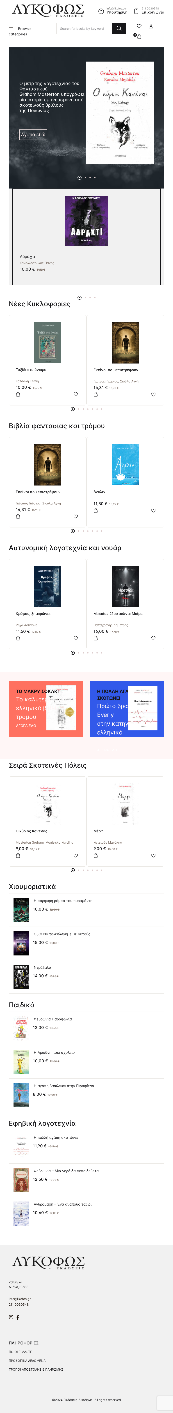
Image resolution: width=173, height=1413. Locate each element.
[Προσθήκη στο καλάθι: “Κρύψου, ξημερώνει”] (18, 638)
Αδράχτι (27, 256)
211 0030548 (19, 1304)
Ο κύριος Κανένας (31, 831)
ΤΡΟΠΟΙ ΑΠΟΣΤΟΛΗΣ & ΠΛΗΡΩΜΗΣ (36, 1369)
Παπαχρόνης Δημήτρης (110, 625)
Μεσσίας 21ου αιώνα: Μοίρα (118, 613)
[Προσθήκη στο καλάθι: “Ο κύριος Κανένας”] (18, 855)
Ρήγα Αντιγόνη (26, 625)
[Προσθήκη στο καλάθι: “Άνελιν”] (95, 510)
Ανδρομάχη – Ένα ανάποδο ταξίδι (62, 1204)
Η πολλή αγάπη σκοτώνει (56, 1137)
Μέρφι (99, 831)
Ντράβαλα (42, 967)
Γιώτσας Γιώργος (105, 381)
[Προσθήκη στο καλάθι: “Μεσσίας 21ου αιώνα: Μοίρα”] (95, 638)
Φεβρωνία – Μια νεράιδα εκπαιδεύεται (67, 1171)
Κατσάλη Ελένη (27, 381)
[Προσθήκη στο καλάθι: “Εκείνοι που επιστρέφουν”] (95, 394)
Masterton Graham (30, 842)
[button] (151, 26)
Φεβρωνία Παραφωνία (53, 1019)
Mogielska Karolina (59, 842)
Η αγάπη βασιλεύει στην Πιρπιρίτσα (64, 1086)
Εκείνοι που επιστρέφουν (115, 370)
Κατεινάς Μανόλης (107, 842)
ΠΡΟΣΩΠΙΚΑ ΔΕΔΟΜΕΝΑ (27, 1360)
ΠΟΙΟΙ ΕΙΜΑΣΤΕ (20, 1352)
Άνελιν (99, 491)
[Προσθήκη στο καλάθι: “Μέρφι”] (95, 855)
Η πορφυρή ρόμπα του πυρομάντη (63, 900)
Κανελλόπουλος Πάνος (37, 263)
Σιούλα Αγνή (129, 381)
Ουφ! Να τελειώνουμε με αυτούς (62, 934)
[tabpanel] (86, 113)
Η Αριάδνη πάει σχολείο (54, 1052)
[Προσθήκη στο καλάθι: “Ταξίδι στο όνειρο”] (18, 394)
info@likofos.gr (20, 1299)
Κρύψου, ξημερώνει (33, 613)
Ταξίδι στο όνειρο (31, 369)
